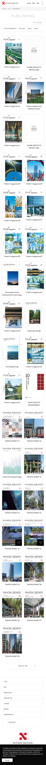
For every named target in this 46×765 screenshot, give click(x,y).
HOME (4, 8)
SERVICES (8, 693)
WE (9, 8)
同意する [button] (7, 760)
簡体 (33, 3)
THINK (6, 704)
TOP (5, 682)
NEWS (6, 709)
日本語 (29, 3)
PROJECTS (8, 698)
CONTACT (12, 722)
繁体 (38, 3)
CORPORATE (8, 715)
